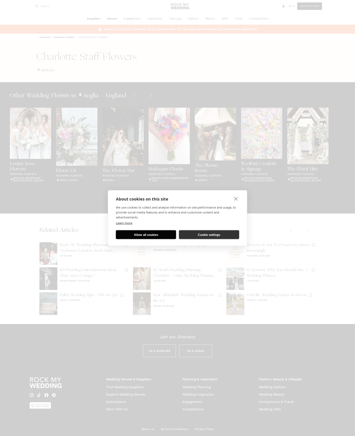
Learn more (124, 223)
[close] (236, 198)
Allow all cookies (146, 234)
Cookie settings (209, 234)
